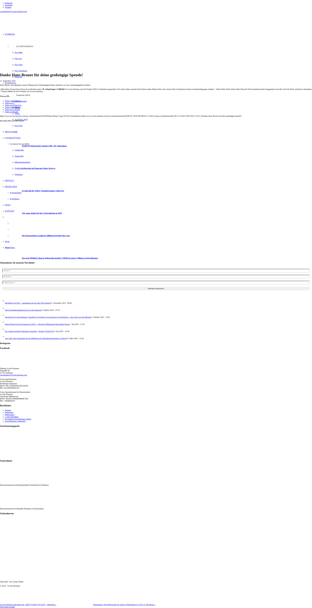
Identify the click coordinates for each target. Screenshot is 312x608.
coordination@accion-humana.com (13, 11)
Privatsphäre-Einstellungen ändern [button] (18, 419)
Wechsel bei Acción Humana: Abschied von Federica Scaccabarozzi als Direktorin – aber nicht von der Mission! (48, 317)
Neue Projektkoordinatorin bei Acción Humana (23, 310)
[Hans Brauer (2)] (50, 69)
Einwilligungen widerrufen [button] (15, 421)
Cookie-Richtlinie (12, 417)
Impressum (9, 412)
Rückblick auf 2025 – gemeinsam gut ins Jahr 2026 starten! (27, 303)
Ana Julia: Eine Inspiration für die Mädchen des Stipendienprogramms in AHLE (36, 338)
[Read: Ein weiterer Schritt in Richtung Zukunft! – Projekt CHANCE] (7, 329)
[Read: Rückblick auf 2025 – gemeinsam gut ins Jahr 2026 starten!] (7, 301)
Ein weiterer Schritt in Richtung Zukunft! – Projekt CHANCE (29, 331)
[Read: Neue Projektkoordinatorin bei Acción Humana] (7, 308)
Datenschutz (9, 415)
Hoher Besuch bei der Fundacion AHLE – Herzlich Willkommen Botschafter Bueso (37, 324)
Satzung (8, 410)
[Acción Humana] (18, 26)
